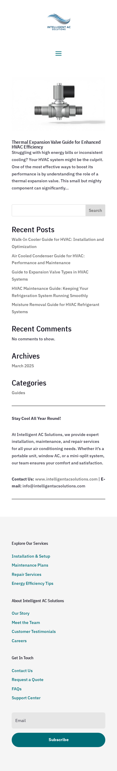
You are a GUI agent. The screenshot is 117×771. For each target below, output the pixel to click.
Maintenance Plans (30, 565)
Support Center (26, 697)
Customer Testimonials (34, 631)
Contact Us (22, 670)
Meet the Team (26, 622)
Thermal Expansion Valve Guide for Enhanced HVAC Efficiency (56, 144)
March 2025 (23, 365)
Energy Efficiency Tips (32, 583)
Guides (18, 392)
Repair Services (26, 574)
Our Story (20, 613)
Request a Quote (28, 679)
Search (95, 210)
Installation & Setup (31, 556)
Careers (19, 640)
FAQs (17, 689)
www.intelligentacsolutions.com (66, 479)
